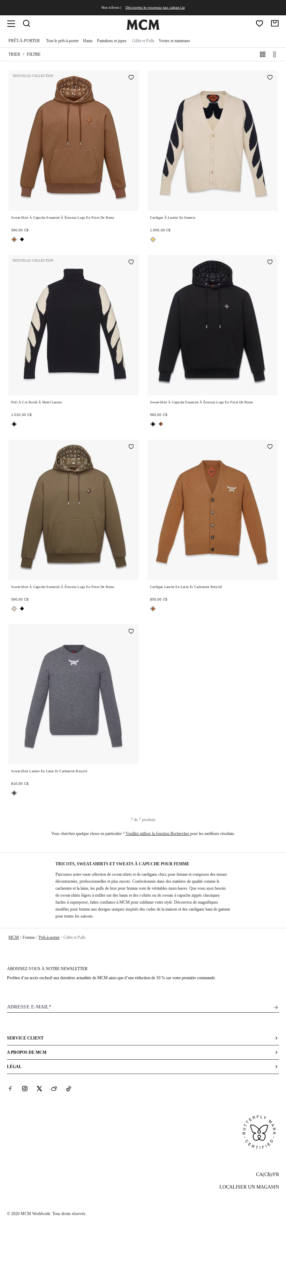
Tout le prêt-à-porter (62, 40)
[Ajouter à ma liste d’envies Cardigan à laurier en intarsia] (270, 78)
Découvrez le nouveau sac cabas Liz (155, 7)
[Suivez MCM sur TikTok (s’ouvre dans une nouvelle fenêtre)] (69, 1088)
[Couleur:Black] (22, 239)
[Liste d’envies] (259, 23)
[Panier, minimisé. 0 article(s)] (275, 23)
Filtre (33, 54)
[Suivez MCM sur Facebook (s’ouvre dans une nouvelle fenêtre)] (10, 1088)
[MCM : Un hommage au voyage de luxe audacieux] (143, 28)
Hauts (88, 40)
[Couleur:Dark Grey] (14, 793)
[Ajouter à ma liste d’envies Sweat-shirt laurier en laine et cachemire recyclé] (131, 632)
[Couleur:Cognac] (14, 239)
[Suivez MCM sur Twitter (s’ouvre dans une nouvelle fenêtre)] (39, 1088)
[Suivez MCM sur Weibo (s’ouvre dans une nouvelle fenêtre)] (54, 1088)
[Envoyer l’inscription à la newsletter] (276, 1007)
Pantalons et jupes (112, 40)
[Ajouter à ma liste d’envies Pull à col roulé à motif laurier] (131, 262)
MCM (13, 937)
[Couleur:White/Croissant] (153, 239)
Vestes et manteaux (174, 40)
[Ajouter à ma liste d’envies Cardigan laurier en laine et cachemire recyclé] (270, 447)
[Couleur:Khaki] (14, 609)
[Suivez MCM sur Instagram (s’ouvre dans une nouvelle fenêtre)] (25, 1088)
